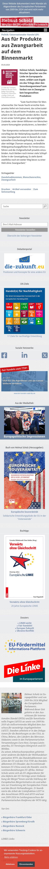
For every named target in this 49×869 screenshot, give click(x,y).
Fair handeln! (25, 625)
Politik (4, 34)
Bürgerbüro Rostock (13, 826)
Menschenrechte (31, 177)
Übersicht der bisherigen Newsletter (24, 235)
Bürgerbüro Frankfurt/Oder (17, 817)
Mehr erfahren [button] (11, 857)
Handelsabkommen (11, 177)
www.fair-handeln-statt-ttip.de (24, 393)
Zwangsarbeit (8, 180)
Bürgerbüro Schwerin (14, 830)
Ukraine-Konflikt (25, 631)
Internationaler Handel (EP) (24, 34)
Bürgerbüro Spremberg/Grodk (19, 821)
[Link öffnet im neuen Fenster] (24, 652)
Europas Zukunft (25, 628)
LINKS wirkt (25, 623)
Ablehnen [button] (10, 864)
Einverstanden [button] (26, 864)
